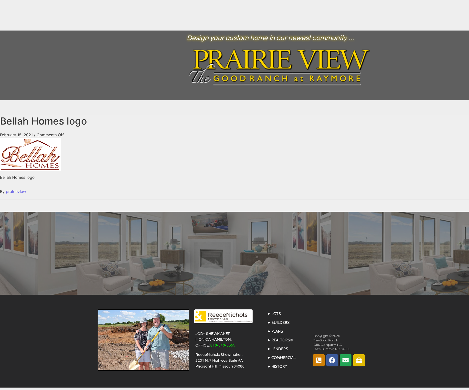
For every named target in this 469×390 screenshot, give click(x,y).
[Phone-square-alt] (319, 360)
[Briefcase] (359, 360)
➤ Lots (274, 313)
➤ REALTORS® (280, 340)
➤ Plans (275, 331)
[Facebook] (332, 360)
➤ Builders (278, 322)
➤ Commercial (281, 357)
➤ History (277, 366)
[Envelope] (346, 360)
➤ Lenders (277, 349)
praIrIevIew (16, 191)
